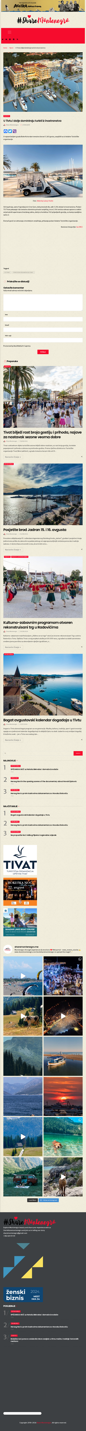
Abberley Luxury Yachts (45, 201)
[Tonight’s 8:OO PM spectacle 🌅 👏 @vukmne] (63, 1096)
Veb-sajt (8, 335)
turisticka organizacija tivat (23, 272)
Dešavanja (9, 464)
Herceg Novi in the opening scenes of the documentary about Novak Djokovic (44, 781)
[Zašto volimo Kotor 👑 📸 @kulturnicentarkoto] (63, 1016)
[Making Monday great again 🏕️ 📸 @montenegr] (22, 1176)
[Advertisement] (43, 247)
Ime (6, 314)
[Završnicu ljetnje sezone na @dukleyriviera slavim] (63, 975)
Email (7, 325)
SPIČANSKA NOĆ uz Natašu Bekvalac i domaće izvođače (34, 769)
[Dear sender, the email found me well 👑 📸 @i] (22, 1096)
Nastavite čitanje (12, 457)
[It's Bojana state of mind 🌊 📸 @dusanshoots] (63, 1056)
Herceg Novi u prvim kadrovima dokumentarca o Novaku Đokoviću (39, 793)
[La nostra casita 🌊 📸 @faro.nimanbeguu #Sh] (22, 975)
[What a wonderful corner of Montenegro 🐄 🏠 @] (22, 1016)
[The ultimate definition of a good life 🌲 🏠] (22, 1136)
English (14, 778)
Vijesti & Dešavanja (20, 557)
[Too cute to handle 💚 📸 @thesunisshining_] (63, 1176)
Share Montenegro (44, 1423)
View (41, 397)
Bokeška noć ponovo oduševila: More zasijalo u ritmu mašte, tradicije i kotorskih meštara (44, 1340)
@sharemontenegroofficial (13, 1413)
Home (5, 48)
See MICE (79, 227)
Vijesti (11, 48)
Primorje (15, 790)
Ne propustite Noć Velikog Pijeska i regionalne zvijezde (33, 835)
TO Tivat (7, 272)
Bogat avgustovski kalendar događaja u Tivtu (30, 815)
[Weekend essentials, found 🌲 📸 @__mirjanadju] (22, 1056)
